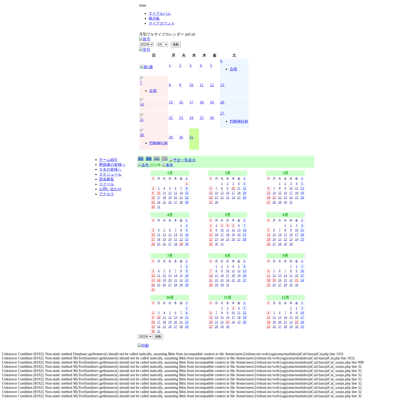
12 (212, 85)
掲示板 (154, 18)
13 (222, 85)
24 (191, 118)
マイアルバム (159, 13)
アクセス (106, 194)
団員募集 (106, 179)
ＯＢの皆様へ (110, 169)
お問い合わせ (110, 189)
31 (191, 137)
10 (191, 85)
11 (201, 85)
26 (212, 118)
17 (191, 102)
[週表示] (158, 160)
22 (171, 118)
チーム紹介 (108, 160)
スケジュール (110, 174)
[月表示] (150, 160)
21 (142, 120)
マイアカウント (161, 23)
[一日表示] (166, 160)
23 (181, 118)
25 (201, 118)
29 (171, 137)
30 (181, 137)
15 (171, 102)
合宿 (233, 69)
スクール (106, 184)
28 (142, 135)
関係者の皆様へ (112, 164)
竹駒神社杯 (239, 121)
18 (201, 102)
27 (222, 113)
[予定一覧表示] (183, 160)
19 (212, 102)
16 (181, 102)
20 (222, 102)
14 (142, 104)
